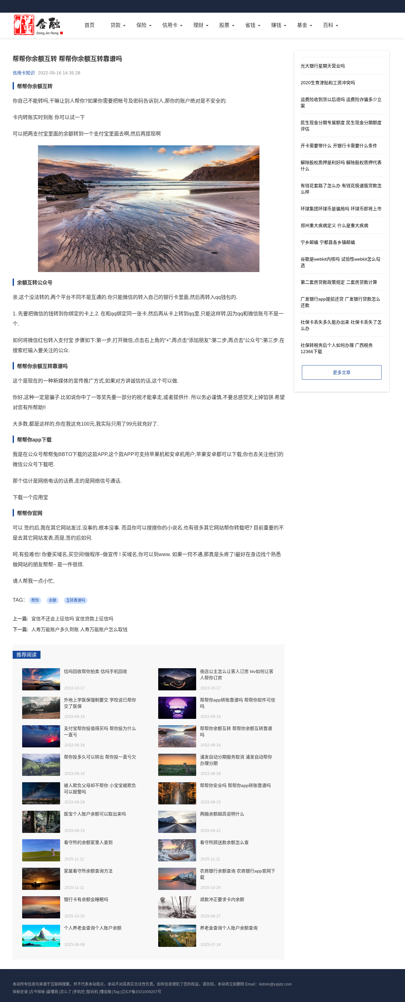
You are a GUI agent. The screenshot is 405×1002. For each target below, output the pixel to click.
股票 (224, 25)
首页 (89, 25)
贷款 (115, 25)
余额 (52, 600)
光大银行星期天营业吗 (323, 65)
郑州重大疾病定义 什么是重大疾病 (334, 225)
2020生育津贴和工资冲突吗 (328, 82)
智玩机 (92, 992)
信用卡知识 (24, 72)
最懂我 (52, 992)
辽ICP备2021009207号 (141, 992)
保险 (141, 25)
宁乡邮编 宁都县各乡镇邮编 (328, 242)
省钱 (250, 25)
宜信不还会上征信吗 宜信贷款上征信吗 (72, 618)
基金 (302, 25)
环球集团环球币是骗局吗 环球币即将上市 (341, 208)
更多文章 (342, 372)
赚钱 (276, 25)
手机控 (79, 992)
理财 (198, 25)
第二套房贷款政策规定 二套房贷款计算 (339, 282)
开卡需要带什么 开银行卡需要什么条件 (339, 145)
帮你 (35, 600)
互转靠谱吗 (75, 600)
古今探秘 (37, 992)
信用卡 (170, 25)
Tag (116, 992)
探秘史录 (20, 992)
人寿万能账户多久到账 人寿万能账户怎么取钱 (79, 629)
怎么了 (66, 992)
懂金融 (105, 992)
